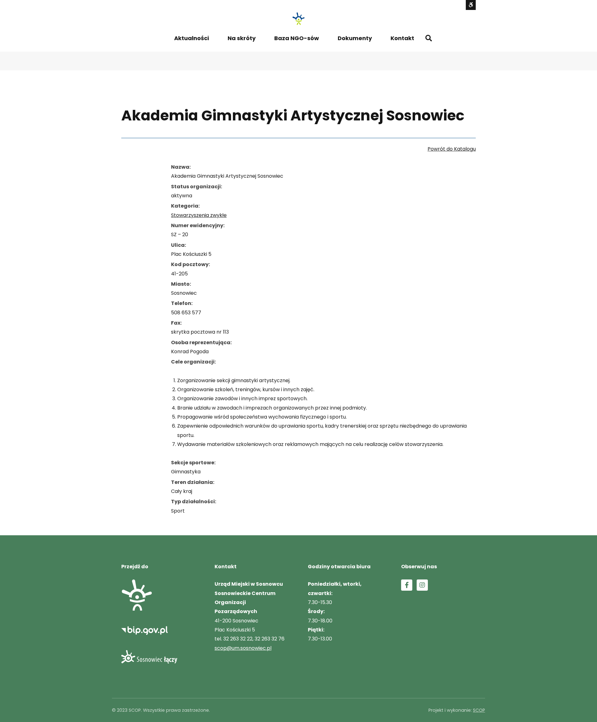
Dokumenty (355, 38)
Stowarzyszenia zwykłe (199, 215)
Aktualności (191, 38)
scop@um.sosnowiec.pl (243, 648)
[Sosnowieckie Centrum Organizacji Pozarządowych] (298, 18)
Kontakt (402, 38)
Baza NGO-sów (296, 38)
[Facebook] (406, 585)
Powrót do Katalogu (452, 148)
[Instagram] (422, 585)
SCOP (479, 710)
